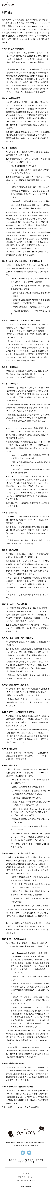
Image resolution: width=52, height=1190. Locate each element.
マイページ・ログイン (27, 1162)
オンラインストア (26, 1160)
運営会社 (39, 1160)
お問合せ (12, 1160)
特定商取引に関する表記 (26, 1180)
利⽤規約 (26, 1173)
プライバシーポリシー (26, 1177)
